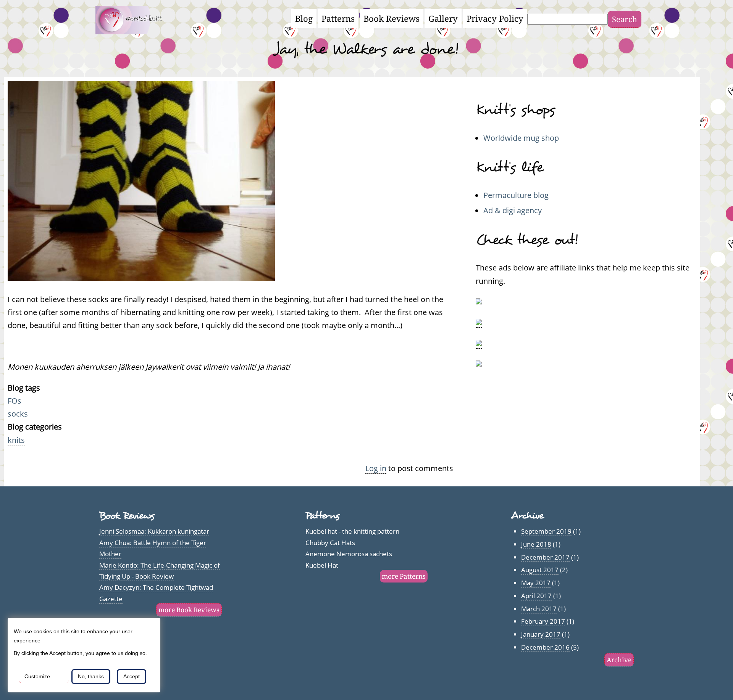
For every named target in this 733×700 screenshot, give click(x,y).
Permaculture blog (516, 195)
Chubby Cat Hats (330, 542)
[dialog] (84, 655)
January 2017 (540, 634)
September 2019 (546, 531)
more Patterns (404, 576)
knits (16, 439)
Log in (375, 468)
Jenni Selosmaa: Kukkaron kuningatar (154, 531)
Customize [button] (37, 676)
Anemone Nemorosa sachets (348, 553)
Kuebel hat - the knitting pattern (352, 531)
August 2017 (540, 569)
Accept (131, 676)
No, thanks (91, 676)
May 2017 (536, 582)
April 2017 (536, 595)
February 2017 (543, 621)
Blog (304, 18)
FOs (14, 400)
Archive (619, 659)
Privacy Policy (495, 18)
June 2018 (536, 544)
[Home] (133, 31)
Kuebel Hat (321, 565)
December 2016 (545, 647)
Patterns (338, 18)
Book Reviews (391, 18)
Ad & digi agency (512, 210)
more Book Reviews (189, 609)
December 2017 (545, 557)
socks (18, 413)
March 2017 (539, 608)
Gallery (443, 18)
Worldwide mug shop (521, 137)
